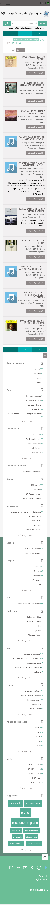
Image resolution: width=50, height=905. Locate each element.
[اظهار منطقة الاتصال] (2, 3)
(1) (26, 458)
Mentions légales (39, 890)
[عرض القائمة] (8, 3)
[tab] (46, 868)
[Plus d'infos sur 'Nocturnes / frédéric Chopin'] (11, 245)
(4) (26, 751)
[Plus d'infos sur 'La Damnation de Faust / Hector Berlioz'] (11, 216)
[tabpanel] (25, 442)
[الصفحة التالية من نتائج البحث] (10, 33)
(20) (26, 640)
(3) (26, 590)
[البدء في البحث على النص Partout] (7, 23)
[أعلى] (45, 857)
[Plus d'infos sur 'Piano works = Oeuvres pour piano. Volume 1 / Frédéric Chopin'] (11, 271)
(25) (26, 421)
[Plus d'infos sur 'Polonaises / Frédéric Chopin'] (11, 61)
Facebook (43, 876)
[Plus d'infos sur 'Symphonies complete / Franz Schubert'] (11, 115)
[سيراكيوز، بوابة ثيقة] (25, 14)
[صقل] (25, 33)
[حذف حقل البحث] (12, 23)
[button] (39, 3)
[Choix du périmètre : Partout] (42, 23)
